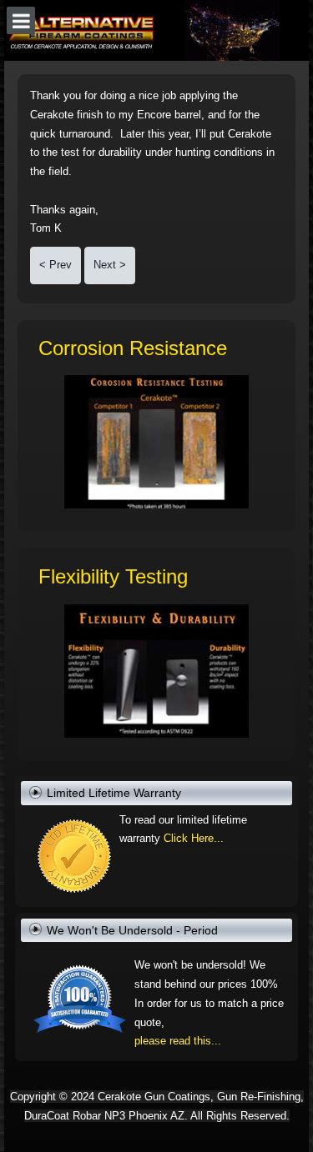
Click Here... (194, 838)
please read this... (177, 1040)
